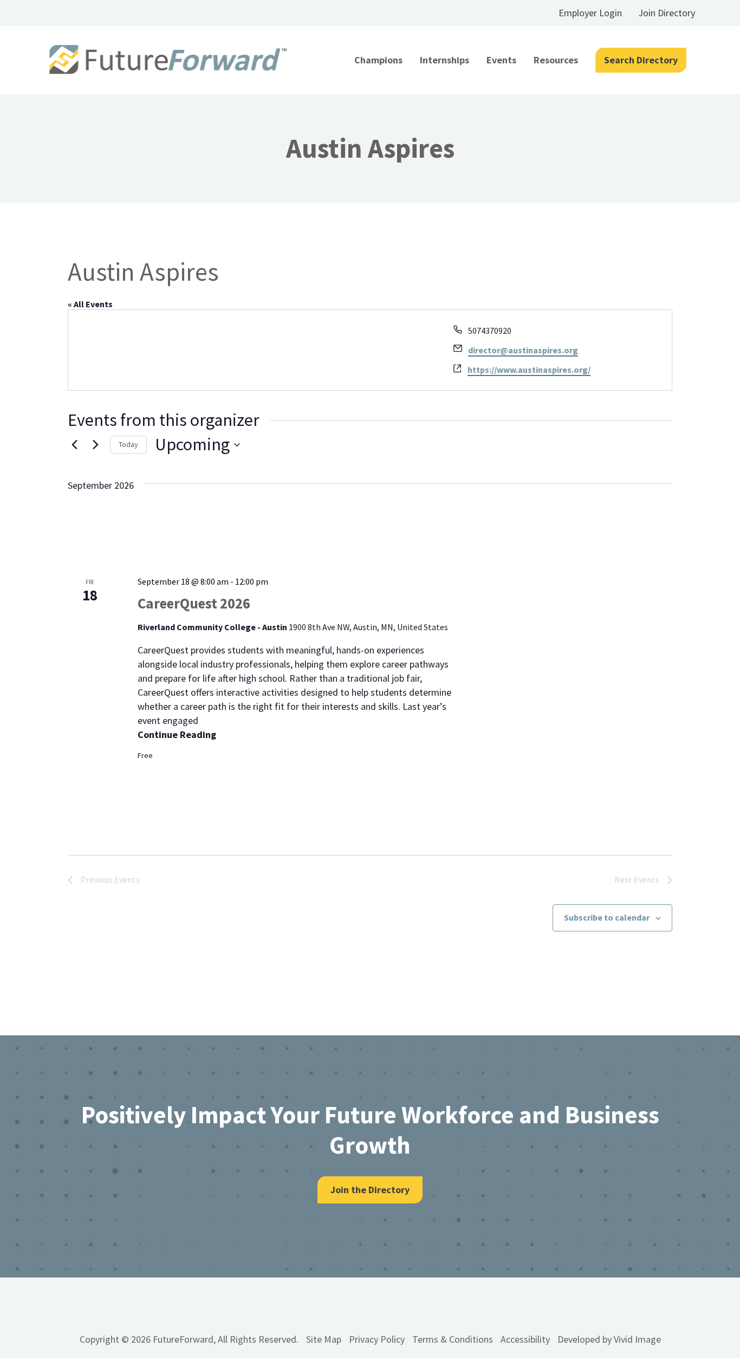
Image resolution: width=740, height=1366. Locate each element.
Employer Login (590, 13)
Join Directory (666, 13)
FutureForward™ (168, 60)
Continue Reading (177, 734)
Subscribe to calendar (607, 917)
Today (128, 444)
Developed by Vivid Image (609, 1339)
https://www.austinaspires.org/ (529, 369)
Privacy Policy (377, 1339)
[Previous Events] (74, 444)
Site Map (323, 1339)
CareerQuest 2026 (194, 603)
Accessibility (525, 1339)
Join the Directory (370, 1189)
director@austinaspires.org (523, 350)
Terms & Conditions (452, 1339)
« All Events (90, 304)
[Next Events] (95, 444)
